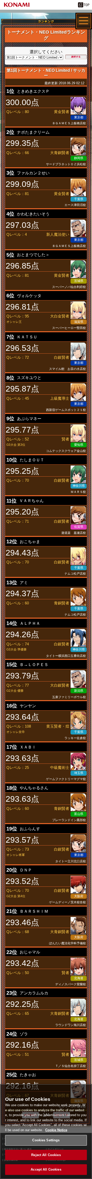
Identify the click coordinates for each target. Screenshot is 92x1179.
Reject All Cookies (46, 1155)
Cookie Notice (56, 1130)
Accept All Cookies (46, 1169)
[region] (46, 1131)
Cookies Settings (46, 1140)
